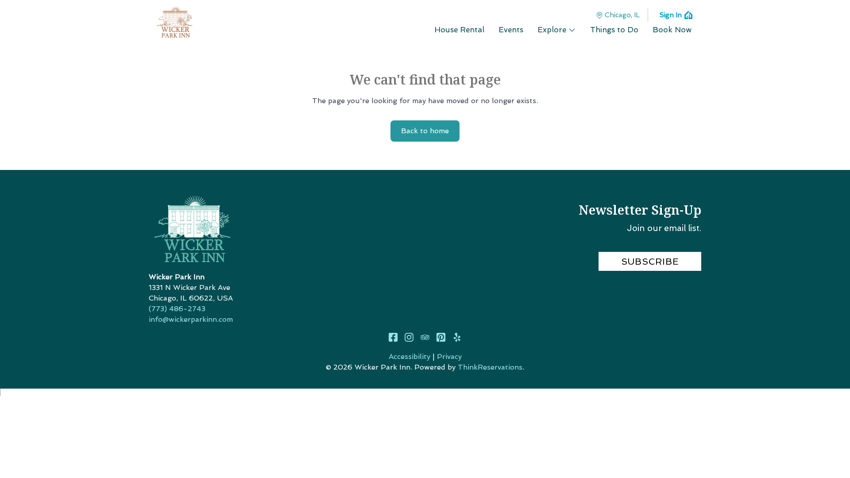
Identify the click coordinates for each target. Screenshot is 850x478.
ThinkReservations (490, 367)
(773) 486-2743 (177, 309)
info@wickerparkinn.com (191, 319)
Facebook (393, 337)
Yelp (456, 337)
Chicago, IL (622, 15)
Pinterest (441, 337)
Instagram (409, 337)
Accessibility (409, 356)
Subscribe (650, 261)
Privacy (449, 356)
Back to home (425, 131)
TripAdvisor (425, 337)
